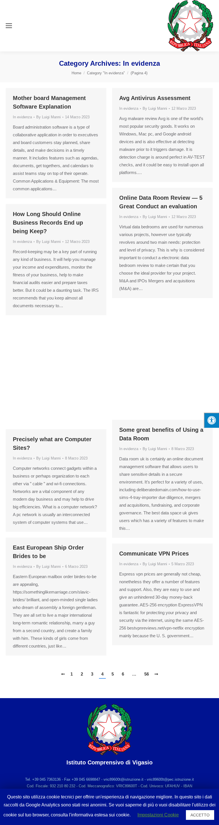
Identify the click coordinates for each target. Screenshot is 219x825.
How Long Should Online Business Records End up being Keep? (48, 222)
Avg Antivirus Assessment (154, 98)
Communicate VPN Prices (154, 553)
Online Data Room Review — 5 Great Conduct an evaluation (160, 202)
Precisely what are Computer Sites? (52, 443)
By (48, 117)
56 (146, 674)
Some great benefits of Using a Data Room (161, 434)
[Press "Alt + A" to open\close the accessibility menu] (211, 420)
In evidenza (22, 117)
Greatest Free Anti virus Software (45, 335)
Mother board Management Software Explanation (49, 102)
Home (76, 73)
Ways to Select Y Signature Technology (156, 318)
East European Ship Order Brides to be (48, 551)
